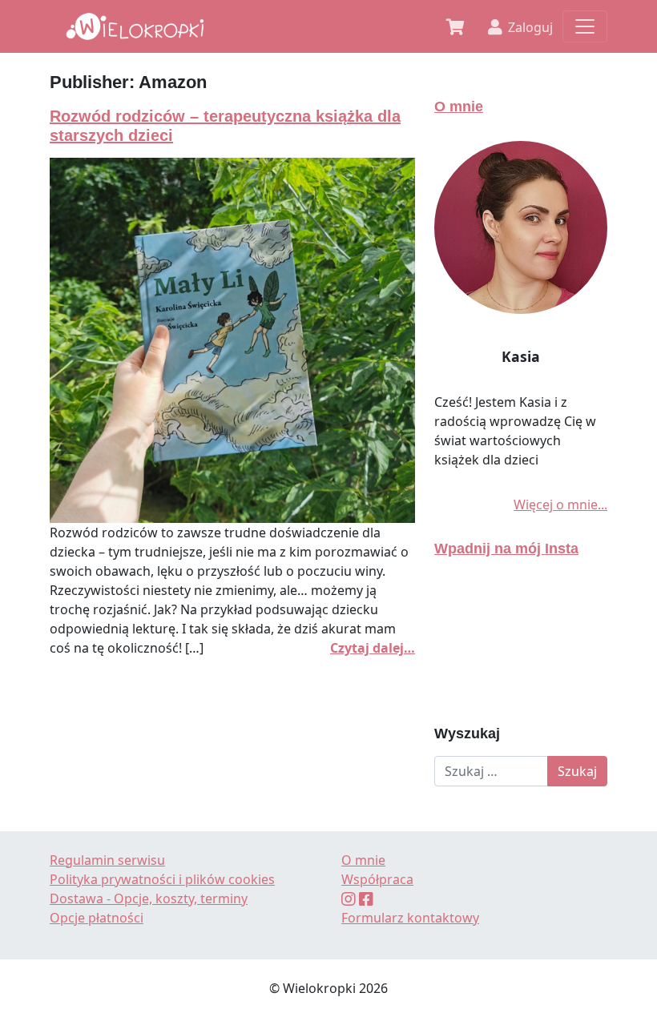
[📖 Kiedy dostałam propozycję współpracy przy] (463, 673)
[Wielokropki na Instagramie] (348, 898)
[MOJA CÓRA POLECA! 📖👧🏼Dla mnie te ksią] (521, 641)
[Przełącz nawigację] (584, 26)
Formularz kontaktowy (410, 918)
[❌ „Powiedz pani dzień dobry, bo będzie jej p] (463, 609)
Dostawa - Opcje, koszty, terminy (149, 898)
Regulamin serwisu (107, 860)
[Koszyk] (455, 26)
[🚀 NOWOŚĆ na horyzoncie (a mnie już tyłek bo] (578, 609)
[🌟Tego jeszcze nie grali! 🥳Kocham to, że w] (463, 641)
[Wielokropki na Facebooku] (366, 898)
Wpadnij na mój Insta (506, 548)
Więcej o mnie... (560, 504)
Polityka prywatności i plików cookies (162, 879)
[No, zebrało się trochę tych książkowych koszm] (521, 673)
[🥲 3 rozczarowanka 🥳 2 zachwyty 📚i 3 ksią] (578, 673)
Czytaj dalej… (372, 648)
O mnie (458, 106)
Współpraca (377, 879)
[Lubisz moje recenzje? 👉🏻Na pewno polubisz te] (521, 609)
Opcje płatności (96, 918)
